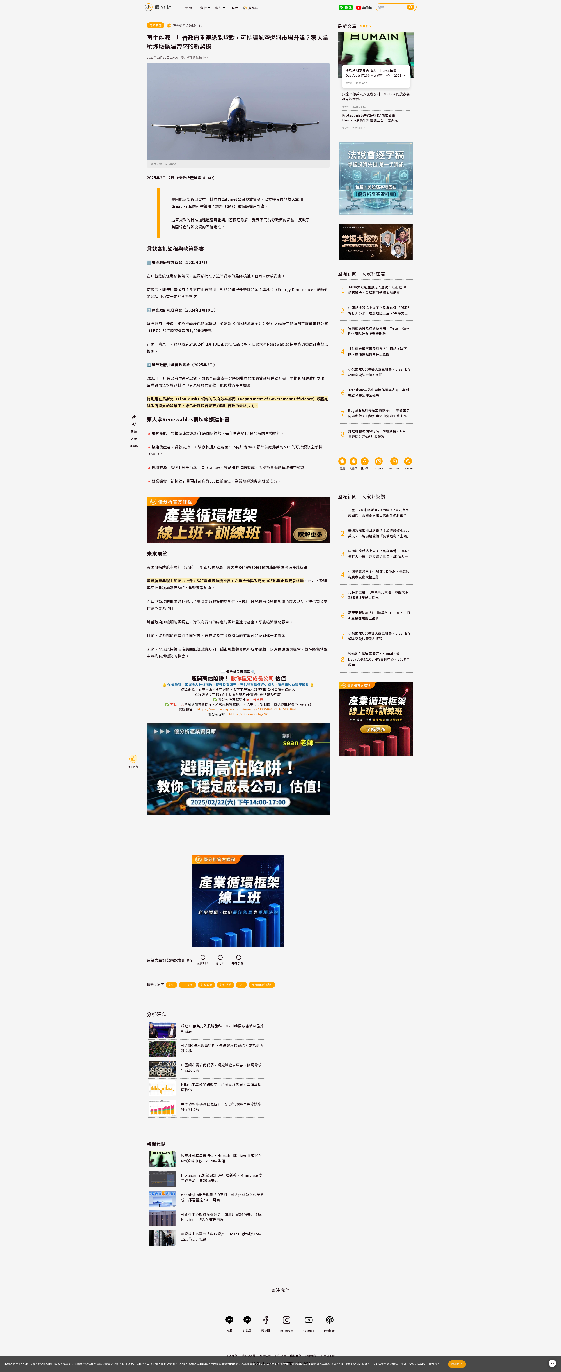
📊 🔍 (238, 671)
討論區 (133, 446)
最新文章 (347, 26)
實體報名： (188, 709)
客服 (134, 439)
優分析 (349, 83)
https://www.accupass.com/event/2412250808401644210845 (247, 709)
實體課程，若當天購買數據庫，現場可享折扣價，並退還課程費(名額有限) (249, 704)
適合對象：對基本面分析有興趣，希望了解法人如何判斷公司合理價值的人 (238, 687)
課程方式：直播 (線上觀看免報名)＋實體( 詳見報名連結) (238, 694)
